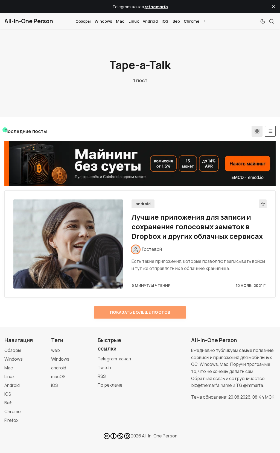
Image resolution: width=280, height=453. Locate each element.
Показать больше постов (140, 312)
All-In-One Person (159, 436)
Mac (120, 21)
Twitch (104, 367)
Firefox (11, 420)
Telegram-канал (114, 359)
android (143, 203)
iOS (165, 21)
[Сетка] (257, 131)
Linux (134, 21)
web (55, 350)
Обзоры (83, 21)
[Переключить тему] (263, 21)
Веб (176, 21)
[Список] (270, 131)
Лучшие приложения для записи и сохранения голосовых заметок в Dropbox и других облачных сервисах (197, 226)
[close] (273, 6)
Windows (103, 21)
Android (150, 21)
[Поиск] (271, 21)
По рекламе (110, 385)
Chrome (191, 21)
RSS (102, 376)
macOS (58, 376)
